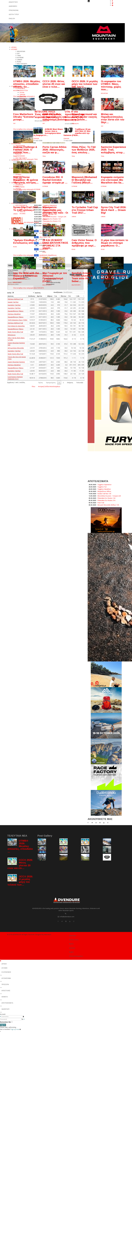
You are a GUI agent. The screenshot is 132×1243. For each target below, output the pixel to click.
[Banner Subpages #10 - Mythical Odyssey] (106, 751)
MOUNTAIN (104, 93)
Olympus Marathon (14, 314)
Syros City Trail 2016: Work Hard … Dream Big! (113, 210)
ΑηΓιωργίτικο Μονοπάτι (16, 348)
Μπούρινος (11, 284)
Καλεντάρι (72, 935)
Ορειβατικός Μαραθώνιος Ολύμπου (48, 256)
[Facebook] (89, 823)
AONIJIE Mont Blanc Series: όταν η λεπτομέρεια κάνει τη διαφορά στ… (48, 132)
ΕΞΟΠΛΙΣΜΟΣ (20, 88)
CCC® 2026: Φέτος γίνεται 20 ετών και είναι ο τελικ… (53, 84)
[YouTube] (105, 823)
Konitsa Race (43, 249)
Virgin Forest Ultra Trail (15, 332)
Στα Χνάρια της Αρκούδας (16, 326)
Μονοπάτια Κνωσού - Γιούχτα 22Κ (54, 217)
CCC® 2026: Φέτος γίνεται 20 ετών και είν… (20, 864)
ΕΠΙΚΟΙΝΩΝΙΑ (13, 10)
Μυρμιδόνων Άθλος (49, 212)
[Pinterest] (101, 823)
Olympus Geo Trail (45, 243)
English (71, 952)
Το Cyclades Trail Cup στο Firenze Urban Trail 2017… (85, 210)
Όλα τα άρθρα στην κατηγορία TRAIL (25, 159)
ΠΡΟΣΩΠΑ (5, 984)
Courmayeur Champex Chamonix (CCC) (15, 378)
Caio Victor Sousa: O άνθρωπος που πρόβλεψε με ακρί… (84, 243)
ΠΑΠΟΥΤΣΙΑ (24, 90)
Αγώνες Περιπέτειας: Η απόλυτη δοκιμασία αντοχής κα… (114, 276)
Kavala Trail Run (12, 282)
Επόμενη (70, 383)
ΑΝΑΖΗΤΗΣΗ (13, 2)
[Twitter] (93, 823)
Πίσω (33, 386)
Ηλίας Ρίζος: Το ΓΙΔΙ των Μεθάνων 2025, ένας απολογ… (84, 150)
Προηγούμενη (50, 383)
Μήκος (49, 296)
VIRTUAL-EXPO (23, 100)
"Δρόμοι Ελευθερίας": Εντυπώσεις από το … (26, 241)
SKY (14, 123)
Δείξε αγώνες (24, 293)
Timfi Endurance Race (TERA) (17, 320)
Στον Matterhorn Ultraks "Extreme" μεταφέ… (24, 117)
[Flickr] (66, 922)
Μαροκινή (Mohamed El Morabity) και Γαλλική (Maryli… (84, 180)
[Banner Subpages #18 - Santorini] (106, 726)
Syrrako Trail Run (45, 231)
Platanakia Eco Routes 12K (52, 219)
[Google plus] (97, 823)
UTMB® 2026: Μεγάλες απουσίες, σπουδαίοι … (20, 846)
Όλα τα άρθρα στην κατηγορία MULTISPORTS (28, 288)
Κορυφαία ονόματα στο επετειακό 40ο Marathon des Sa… (112, 180)
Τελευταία (79, 383)
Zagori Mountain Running (16, 362)
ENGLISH (12, 18)
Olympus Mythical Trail (15, 299)
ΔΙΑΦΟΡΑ (23, 97)
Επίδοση (31, 296)
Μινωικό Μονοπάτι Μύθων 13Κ (53, 226)
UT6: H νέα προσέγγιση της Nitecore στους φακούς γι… (74, 115)
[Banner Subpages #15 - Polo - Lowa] (106, 803)
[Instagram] (109, 823)
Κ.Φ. (78, 296)
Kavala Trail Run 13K (50, 214)
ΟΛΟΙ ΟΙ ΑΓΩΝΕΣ (22, 212)
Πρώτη (40, 383)
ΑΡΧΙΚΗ (13, 47)
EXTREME (16, 186)
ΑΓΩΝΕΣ (14, 49)
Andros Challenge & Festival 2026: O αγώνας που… (25, 150)
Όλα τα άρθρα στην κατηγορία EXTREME (26, 189)
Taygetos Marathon (49, 210)
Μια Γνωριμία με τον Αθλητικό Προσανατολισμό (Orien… (54, 277)
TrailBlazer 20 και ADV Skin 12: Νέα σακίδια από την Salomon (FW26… (77, 132)
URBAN (103, 216)
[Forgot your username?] (0, 1016)
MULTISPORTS (17, 282)
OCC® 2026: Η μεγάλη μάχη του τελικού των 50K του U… (85, 84)
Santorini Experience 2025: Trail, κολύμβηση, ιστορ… (113, 150)
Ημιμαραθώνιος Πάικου (15, 311)
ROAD (15, 247)
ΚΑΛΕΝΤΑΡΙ (19, 231)
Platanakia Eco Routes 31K (52, 221)
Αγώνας (11, 296)
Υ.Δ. (55, 296)
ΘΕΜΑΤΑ (5, 997)
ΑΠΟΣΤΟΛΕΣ (6, 991)
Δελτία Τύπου (74, 940)
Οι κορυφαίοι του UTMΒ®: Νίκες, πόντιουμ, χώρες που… (111, 85)
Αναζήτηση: (58, 292)
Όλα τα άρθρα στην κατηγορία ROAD (25, 255)
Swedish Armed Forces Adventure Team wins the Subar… (82, 277)
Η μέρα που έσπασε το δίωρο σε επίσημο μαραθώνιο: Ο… (114, 243)
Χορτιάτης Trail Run (14, 305)
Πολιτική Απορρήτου (76, 956)
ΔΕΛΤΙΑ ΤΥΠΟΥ (14, 14)
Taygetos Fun (47, 208)
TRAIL (14, 156)
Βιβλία (71, 944)
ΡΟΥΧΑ (22, 92)
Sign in (3, 1025)
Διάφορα (72, 948)
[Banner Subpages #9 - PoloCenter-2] (106, 520)
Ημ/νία (39, 296)
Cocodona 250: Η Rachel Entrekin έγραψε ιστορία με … (54, 180)
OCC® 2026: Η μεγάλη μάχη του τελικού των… (20, 880)
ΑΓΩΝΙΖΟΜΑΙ (6, 978)
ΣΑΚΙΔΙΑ (22, 95)
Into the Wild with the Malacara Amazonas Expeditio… (26, 276)
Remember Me (5, 1022)
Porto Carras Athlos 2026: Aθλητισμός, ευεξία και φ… (54, 150)
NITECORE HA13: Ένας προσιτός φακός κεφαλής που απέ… (48, 114)
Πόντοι (63, 296)
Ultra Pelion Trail (44, 237)
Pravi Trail (46, 223)
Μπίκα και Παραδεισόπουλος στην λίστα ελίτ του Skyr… (112, 118)
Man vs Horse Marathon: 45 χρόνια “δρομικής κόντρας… (26, 180)
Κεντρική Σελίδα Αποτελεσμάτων (49, 386)
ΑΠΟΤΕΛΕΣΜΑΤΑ (21, 205)
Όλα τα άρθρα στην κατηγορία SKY (24, 129)
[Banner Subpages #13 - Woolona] (106, 674)
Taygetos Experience (50, 205)
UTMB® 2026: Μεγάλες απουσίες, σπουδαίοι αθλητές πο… (26, 84)
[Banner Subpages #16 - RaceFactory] (106, 777)
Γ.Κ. (69, 296)
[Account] (89, 1)
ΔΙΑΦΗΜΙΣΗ (13, 6)
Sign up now (15, 1029)
